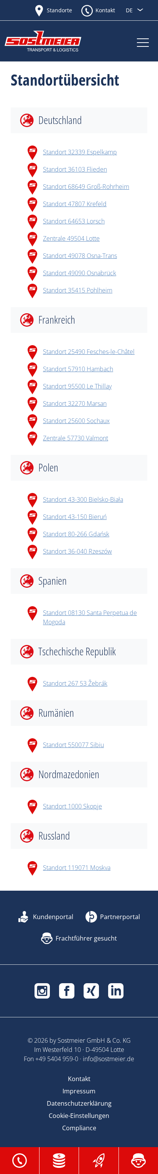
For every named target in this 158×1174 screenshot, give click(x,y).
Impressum (79, 1091)
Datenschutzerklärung (79, 1103)
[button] (19, 1160)
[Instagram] (42, 990)
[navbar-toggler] (142, 41)
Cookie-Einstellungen (79, 1115)
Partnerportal (120, 917)
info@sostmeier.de (108, 1059)
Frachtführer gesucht (86, 938)
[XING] (91, 990)
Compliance (79, 1128)
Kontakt (105, 10)
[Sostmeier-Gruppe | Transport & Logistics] (51, 41)
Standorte (59, 10)
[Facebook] (66, 990)
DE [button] (130, 10)
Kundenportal (53, 917)
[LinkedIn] (115, 990)
